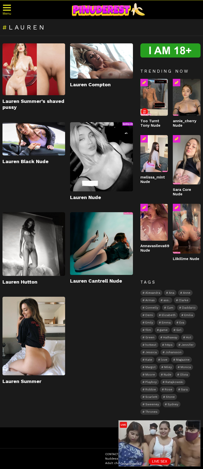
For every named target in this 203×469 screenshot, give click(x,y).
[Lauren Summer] (33, 336)
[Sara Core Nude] (187, 159)
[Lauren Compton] (101, 61)
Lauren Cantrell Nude (96, 281)
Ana (171, 292)
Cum (170, 307)
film (148, 330)
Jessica (151, 352)
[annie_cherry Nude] (187, 97)
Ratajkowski (174, 382)
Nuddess (111, 458)
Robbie (150, 389)
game (164, 330)
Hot (188, 337)
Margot (150, 367)
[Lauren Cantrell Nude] (101, 243)
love (164, 359)
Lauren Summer (21, 381)
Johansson (173, 352)
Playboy (151, 382)
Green (149, 337)
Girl (178, 330)
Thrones (151, 411)
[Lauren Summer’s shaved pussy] (33, 69)
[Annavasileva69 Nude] (154, 222)
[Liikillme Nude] (187, 229)
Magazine (183, 359)
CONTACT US (114, 454)
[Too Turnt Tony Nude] (154, 97)
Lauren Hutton (19, 282)
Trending (144, 82)
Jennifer (187, 345)
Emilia (188, 315)
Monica (185, 367)
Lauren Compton (90, 85)
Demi (149, 315)
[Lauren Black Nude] (33, 139)
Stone (170, 397)
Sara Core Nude (182, 191)
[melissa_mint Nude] (154, 153)
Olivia (184, 374)
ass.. (166, 300)
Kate (148, 359)
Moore (150, 374)
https (169, 345)
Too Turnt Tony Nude (150, 123)
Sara (184, 389)
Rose (168, 389)
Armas (150, 300)
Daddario (189, 307)
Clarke (183, 300)
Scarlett (151, 397)
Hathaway (170, 337)
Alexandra (152, 292)
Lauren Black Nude (25, 161)
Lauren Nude (85, 197)
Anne (186, 292)
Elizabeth (169, 315)
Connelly (151, 307)
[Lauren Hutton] (33, 244)
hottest (150, 345)
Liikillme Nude (186, 259)
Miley (168, 367)
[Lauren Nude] (101, 156)
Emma (166, 322)
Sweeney (152, 404)
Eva (181, 322)
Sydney (173, 404)
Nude (167, 374)
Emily (149, 322)
